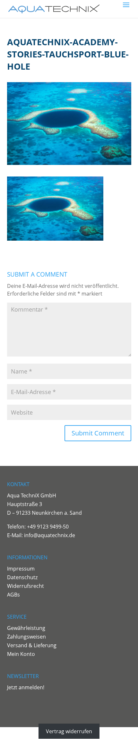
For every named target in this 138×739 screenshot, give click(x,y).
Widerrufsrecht (25, 585)
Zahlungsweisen (26, 636)
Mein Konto (21, 653)
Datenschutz (22, 577)
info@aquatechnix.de (49, 535)
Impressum (21, 568)
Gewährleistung (26, 628)
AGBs (13, 594)
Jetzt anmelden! (25, 687)
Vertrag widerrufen (69, 731)
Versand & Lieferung (31, 645)
